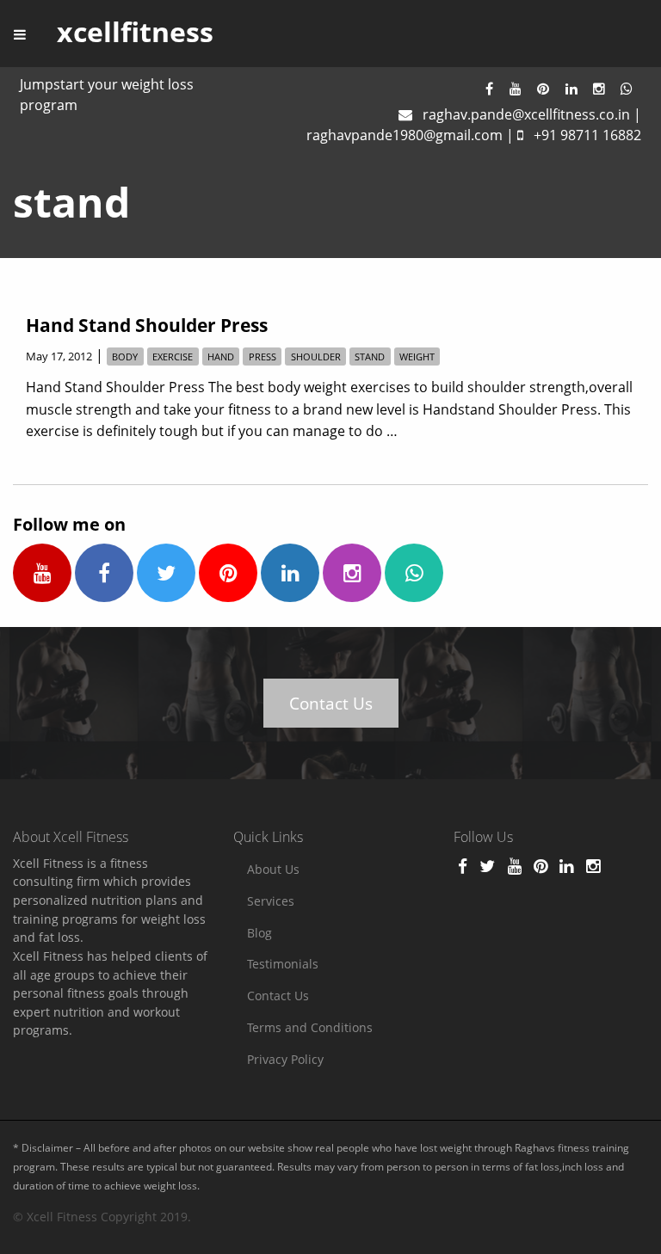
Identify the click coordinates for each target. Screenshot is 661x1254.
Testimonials (282, 964)
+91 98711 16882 (587, 135)
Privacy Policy (285, 1059)
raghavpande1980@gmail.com (404, 135)
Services (270, 901)
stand (370, 356)
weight (417, 356)
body (125, 356)
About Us (273, 869)
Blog (259, 933)
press (262, 356)
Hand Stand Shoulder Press (147, 325)
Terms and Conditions (310, 1027)
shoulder (316, 356)
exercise (172, 356)
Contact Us (331, 703)
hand (220, 356)
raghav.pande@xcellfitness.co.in (526, 114)
